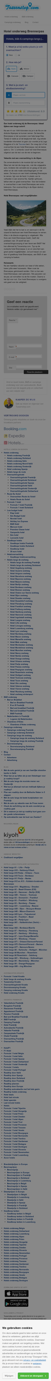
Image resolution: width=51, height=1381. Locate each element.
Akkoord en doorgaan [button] (31, 1375)
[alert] (25, 690)
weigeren (37, 1363)
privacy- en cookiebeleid (34, 1359)
